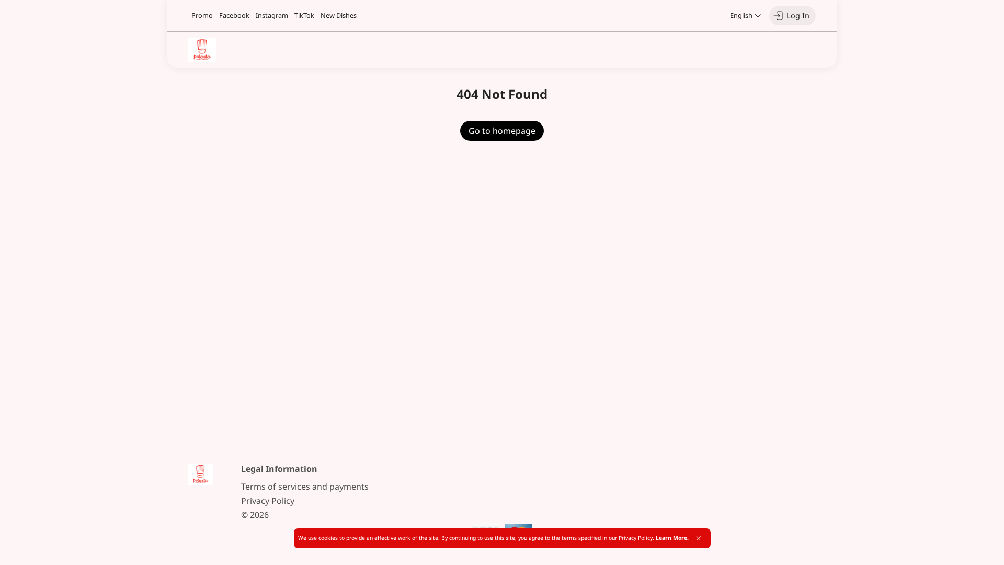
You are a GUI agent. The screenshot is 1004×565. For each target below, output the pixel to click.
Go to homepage (502, 131)
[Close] (698, 538)
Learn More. (672, 537)
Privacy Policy (267, 500)
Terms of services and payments (305, 486)
